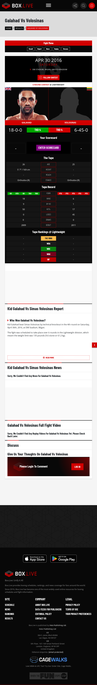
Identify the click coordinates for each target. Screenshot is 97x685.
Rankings (9, 613)
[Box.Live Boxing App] (35, 559)
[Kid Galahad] (26, 103)
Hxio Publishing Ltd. (58, 625)
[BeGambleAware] (48, 675)
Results (19, 28)
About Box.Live (42, 604)
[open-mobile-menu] (48, 5)
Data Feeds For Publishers (48, 609)
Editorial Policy (43, 613)
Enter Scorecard (48, 147)
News (48, 49)
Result (31, 49)
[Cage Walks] (48, 659)
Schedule (9, 604)
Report (39, 49)
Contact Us (40, 618)
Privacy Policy (73, 604)
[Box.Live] (17, 6)
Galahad (27, 122)
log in (77, 466)
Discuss (65, 49)
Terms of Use (72, 609)
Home (8, 28)
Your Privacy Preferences (78, 613)
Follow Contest (50, 77)
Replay (56, 49)
